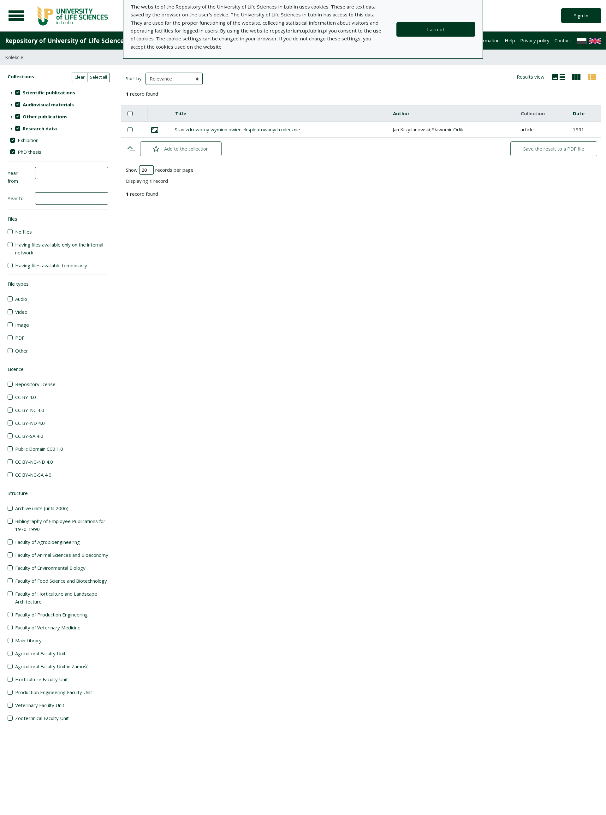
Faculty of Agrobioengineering (47, 542)
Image (22, 325)
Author (401, 113)
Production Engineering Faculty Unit (53, 692)
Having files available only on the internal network (59, 248)
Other (21, 351)
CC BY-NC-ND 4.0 (34, 462)
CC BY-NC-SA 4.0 (33, 475)
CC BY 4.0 (25, 397)
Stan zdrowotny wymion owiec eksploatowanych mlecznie (237, 129)
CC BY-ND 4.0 (30, 423)
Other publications (45, 116)
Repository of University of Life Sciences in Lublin (79, 41)
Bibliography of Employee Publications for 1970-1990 (60, 525)
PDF (19, 338)
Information (487, 40)
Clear (79, 77)
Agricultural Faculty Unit (40, 653)
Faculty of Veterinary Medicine (47, 627)
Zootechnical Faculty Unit (42, 718)
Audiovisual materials (48, 104)
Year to (16, 198)
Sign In (581, 15)
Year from (13, 177)
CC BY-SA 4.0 (29, 436)
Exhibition (28, 140)
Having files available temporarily (51, 265)
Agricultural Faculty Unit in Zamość (51, 666)
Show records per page (159, 170)
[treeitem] (58, 92)
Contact (563, 40)
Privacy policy (535, 40)
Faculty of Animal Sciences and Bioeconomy (61, 555)
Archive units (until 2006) (41, 508)
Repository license (35, 384)
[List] (558, 76)
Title (180, 113)
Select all (98, 77)
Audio (21, 299)
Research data (40, 128)
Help (510, 40)
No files (23, 232)
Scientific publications (49, 92)
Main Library (28, 640)
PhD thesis (29, 152)
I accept (435, 29)
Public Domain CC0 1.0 (39, 449)
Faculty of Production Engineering (51, 614)
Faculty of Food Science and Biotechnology (61, 581)
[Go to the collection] (154, 129)
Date (579, 113)
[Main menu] (16, 16)
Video (21, 312)
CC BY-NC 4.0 (29, 410)
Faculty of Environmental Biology (50, 568)
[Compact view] (576, 76)
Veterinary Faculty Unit (39, 705)
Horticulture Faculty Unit (41, 679)
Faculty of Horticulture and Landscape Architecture (56, 598)
